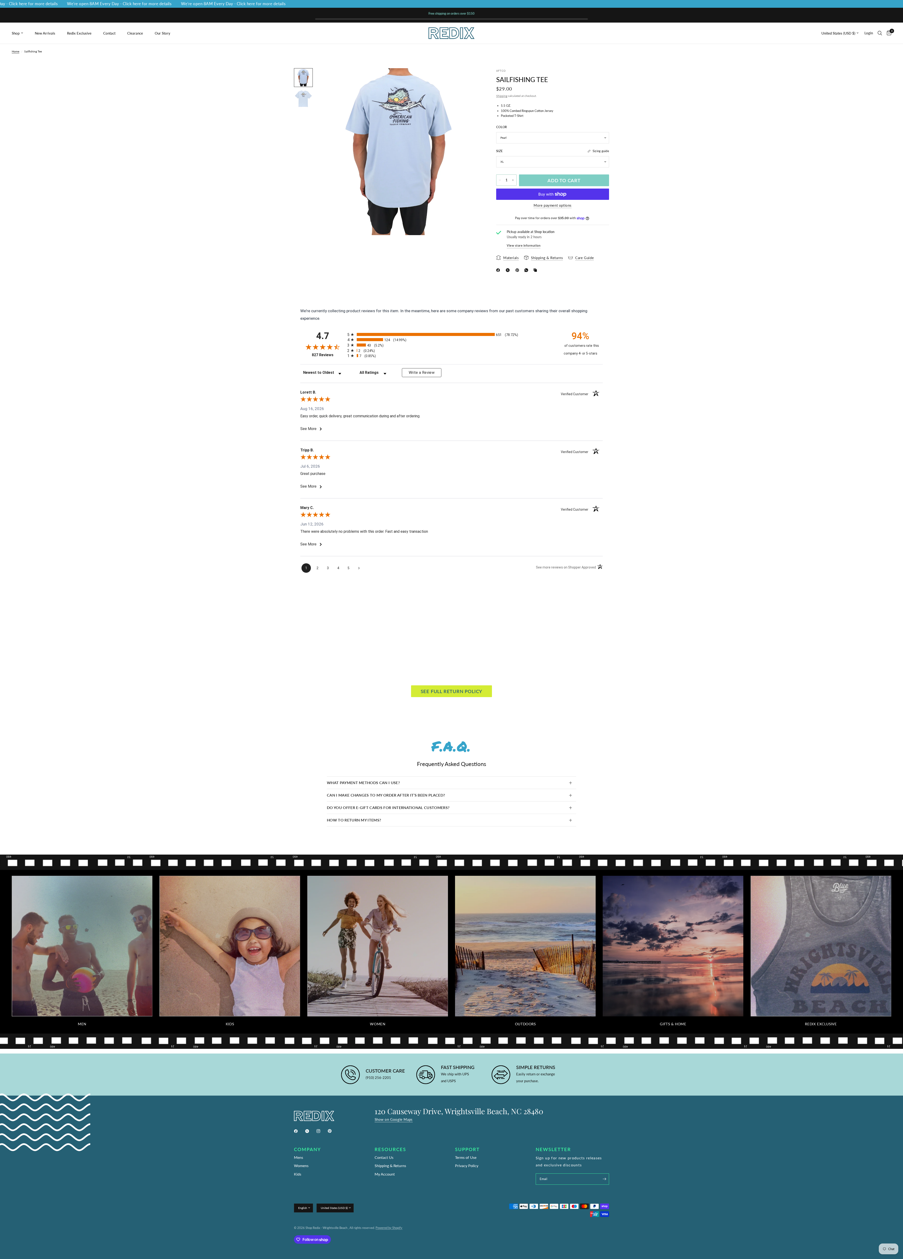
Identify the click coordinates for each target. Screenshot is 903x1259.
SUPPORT (467, 1149)
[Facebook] (499, 270)
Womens (301, 1165)
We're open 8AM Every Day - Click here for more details (68, 4)
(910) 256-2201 (378, 1077)
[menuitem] (21, 33)
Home (15, 51)
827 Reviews (328, 355)
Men (82, 1024)
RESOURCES (390, 1149)
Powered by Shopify (389, 1228)
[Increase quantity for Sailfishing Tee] (512, 180)
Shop (16, 33)
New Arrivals (45, 33)
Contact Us (384, 1157)
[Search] (879, 33)
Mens (298, 1157)
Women (377, 1024)
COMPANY (307, 1149)
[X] (508, 270)
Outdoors (525, 1024)
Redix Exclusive (79, 33)
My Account (385, 1174)
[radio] (451, 334)
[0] (887, 33)
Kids (230, 1024)
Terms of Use (465, 1157)
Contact (109, 33)
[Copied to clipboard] (536, 270)
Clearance (135, 33)
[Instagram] (322, 1131)
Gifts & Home (673, 1024)
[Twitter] (310, 1131)
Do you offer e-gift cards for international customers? (388, 807)
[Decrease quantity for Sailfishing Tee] (499, 180)
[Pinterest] (518, 270)
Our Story (162, 33)
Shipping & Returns (390, 1165)
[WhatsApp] (527, 270)
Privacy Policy (466, 1165)
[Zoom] (472, 78)
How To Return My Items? (354, 820)
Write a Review (422, 372)
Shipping (501, 96)
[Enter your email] (604, 1179)
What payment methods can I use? (363, 782)
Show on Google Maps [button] (394, 1119)
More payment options (553, 205)
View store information (523, 245)
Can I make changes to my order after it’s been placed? (386, 795)
